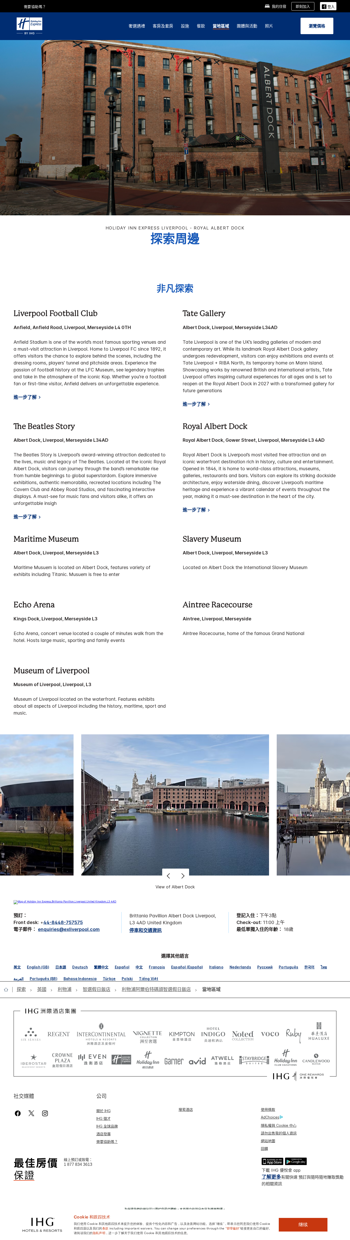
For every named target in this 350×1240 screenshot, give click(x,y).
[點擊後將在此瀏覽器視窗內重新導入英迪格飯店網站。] (213, 1033)
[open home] (8, 989)
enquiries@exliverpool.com (69, 929)
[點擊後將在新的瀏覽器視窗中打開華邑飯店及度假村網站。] (319, 1033)
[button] (328, 6)
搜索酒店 (186, 1109)
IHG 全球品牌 (107, 1126)
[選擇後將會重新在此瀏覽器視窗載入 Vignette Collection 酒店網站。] (147, 1032)
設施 (185, 25)
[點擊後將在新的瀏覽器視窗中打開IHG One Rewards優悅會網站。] (298, 1076)
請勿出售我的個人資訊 (279, 1133)
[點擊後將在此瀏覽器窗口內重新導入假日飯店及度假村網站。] (148, 1059)
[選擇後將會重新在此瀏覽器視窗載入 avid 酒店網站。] (197, 1059)
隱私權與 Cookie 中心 (278, 1125)
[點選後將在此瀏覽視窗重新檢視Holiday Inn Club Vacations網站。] (285, 1059)
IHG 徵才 (103, 1118)
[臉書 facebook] (19, 1113)
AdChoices (270, 1117)
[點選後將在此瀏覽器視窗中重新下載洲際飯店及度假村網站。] (101, 1033)
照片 (269, 25)
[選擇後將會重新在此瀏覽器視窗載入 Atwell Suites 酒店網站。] (222, 1059)
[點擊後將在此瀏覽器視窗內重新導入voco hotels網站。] (270, 1033)
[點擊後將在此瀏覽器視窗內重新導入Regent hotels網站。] (58, 1033)
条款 (105, 1228)
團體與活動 (247, 25)
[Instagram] (45, 1113)
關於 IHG (103, 1111)
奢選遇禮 (137, 25)
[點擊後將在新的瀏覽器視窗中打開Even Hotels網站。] (92, 1059)
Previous (169, 876)
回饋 (264, 1148)
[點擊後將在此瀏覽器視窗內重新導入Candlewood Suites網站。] (316, 1059)
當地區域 (221, 25)
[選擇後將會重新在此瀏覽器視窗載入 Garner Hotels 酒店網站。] (174, 1059)
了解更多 (271, 1177)
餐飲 (201, 25)
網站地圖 (268, 1141)
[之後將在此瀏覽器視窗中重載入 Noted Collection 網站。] (243, 1033)
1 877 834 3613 (78, 1164)
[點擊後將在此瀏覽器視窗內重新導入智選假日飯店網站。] (121, 1059)
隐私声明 (99, 1232)
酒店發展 (103, 1134)
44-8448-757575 (63, 922)
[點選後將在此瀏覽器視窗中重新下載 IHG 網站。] (50, 1011)
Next (182, 876)
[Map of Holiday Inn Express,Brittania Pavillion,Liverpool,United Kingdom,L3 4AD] (65, 901)
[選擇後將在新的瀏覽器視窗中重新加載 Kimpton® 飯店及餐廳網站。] (181, 1033)
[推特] (31, 1113)
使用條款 (268, 1109)
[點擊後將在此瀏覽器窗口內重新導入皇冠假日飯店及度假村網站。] (62, 1059)
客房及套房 (163, 25)
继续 (303, 1224)
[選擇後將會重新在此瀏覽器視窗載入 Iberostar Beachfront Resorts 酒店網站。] (33, 1059)
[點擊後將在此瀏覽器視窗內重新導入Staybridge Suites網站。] (254, 1059)
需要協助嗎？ (35, 6)
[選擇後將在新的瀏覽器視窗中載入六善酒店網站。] (30, 1033)
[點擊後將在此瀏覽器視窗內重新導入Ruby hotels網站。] (293, 1033)
